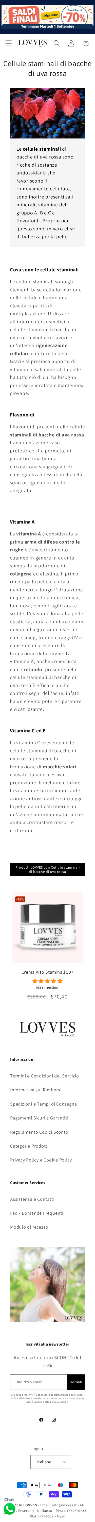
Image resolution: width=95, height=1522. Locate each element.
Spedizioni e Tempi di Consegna (43, 1104)
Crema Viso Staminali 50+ (47, 972)
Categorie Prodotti (29, 1146)
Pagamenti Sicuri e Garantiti (39, 1118)
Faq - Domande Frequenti (36, 1213)
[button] (8, 43)
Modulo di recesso (29, 1227)
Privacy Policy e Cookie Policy (41, 1160)
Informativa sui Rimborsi (36, 1090)
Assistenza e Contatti (32, 1199)
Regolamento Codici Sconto (39, 1132)
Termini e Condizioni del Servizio (44, 1076)
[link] (47, 983)
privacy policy (59, 1402)
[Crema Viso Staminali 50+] (47, 929)
